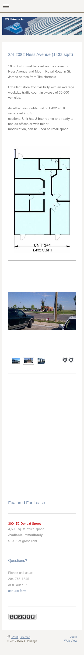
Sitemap (25, 637)
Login (73, 636)
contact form (17, 591)
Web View (70, 640)
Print (14, 637)
